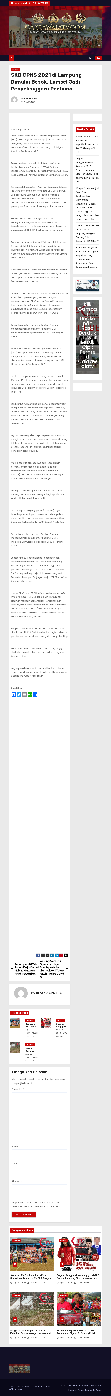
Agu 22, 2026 (20, 1282)
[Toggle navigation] (84, 58)
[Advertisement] (39, 825)
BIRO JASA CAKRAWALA (78, 1385)
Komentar (18, 1089)
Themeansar (17, 1389)
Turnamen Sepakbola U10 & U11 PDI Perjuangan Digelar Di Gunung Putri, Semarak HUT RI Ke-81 (87, 233)
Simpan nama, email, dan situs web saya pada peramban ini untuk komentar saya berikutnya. (36, 1204)
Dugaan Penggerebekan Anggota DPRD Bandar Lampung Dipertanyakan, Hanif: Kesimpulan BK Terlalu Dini (87, 170)
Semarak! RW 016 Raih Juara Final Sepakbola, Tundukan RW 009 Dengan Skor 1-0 (87, 144)
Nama (15, 1146)
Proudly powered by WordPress (23, 1386)
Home (63, 1385)
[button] (91, 58)
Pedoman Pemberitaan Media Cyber (84, 1390)
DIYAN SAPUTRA (32, 99)
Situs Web (17, 1181)
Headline (15, 70)
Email (15, 1163)
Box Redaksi (96, 1385)
